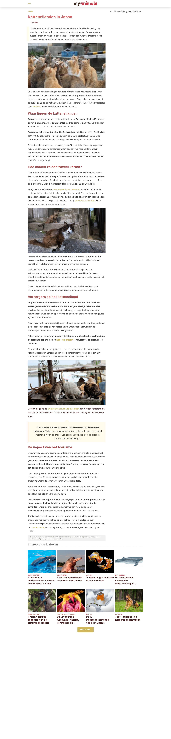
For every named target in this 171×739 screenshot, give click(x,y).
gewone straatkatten (85, 200)
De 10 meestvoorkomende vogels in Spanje (97, 619)
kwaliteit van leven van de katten (63, 409)
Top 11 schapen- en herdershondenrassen (127, 618)
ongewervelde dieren (66, 614)
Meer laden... (85, 629)
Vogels (89, 614)
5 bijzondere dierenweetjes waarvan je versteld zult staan (41, 580)
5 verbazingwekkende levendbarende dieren (69, 579)
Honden (118, 614)
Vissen (89, 575)
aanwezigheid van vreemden (66, 189)
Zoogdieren (62, 575)
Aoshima (37, 106)
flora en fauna (37, 527)
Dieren (30, 11)
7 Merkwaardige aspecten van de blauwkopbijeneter (38, 619)
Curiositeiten (33, 575)
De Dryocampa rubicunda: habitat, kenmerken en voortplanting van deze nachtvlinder (70, 619)
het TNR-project (64, 340)
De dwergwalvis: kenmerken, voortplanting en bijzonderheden (124, 580)
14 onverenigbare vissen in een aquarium (100, 579)
